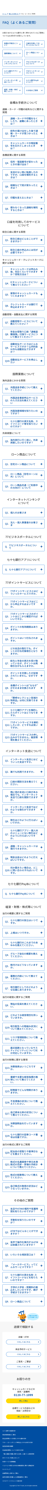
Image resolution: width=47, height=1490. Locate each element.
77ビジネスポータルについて (33, 63)
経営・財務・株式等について (11, 90)
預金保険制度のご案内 (9, 1435)
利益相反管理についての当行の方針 (13, 1450)
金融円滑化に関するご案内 (10, 1473)
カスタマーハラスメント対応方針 (12, 1481)
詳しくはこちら (23, 1416)
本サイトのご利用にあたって (11, 1458)
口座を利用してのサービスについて (33, 44)
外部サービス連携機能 (9, 1462)
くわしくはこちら (23, 1342)
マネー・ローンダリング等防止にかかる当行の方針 (17, 1442)
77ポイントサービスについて (33, 72)
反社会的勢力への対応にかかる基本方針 (14, 1438)
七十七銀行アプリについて (11, 72)
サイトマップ (6, 1469)
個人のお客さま (14, 14)
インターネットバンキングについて (11, 63)
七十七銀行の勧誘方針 (9, 1431)
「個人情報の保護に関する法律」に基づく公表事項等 (18, 1454)
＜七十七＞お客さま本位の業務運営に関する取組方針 (18, 1465)
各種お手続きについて (11, 44)
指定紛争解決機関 (7, 1446)
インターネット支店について (11, 81)
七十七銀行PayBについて (32, 81)
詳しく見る (23, 1401)
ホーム (4, 14)
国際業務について (11, 53)
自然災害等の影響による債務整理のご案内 (15, 1477)
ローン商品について (32, 53)
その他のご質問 (32, 90)
